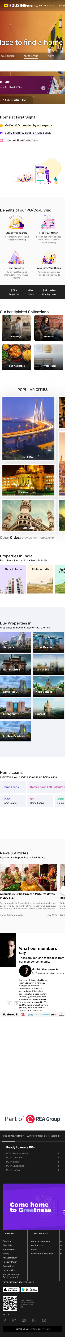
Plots (50, 56)
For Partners (9, 1249)
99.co (34, 1249)
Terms (6, 1253)
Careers (7, 1241)
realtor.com (37, 1245)
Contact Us (8, 1266)
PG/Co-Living (31, 56)
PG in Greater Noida (17, 1153)
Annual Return (10, 1258)
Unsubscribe (9, 1270)
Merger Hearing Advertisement (11, 1275)
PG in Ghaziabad (15, 1165)
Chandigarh (30, 537)
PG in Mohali (13, 1170)
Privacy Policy (10, 1262)
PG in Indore (13, 1161)
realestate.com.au (40, 1241)
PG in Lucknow (14, 1157)
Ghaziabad (47, 537)
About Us (7, 1245)
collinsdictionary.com (42, 1253)
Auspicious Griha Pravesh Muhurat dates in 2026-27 (27, 895)
